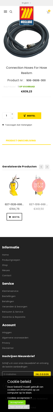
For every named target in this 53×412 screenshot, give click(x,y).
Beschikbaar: (10, 86)
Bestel (31, 115)
